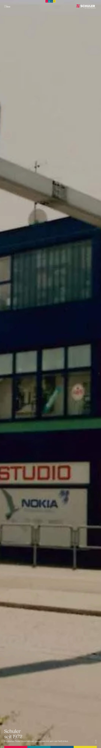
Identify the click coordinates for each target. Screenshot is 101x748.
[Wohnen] (62, 747)
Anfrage (51, 1)
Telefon (46, 1)
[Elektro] (15, 747)
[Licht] (85, 747)
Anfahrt (54, 1)
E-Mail (49, 1)
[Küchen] (38, 747)
